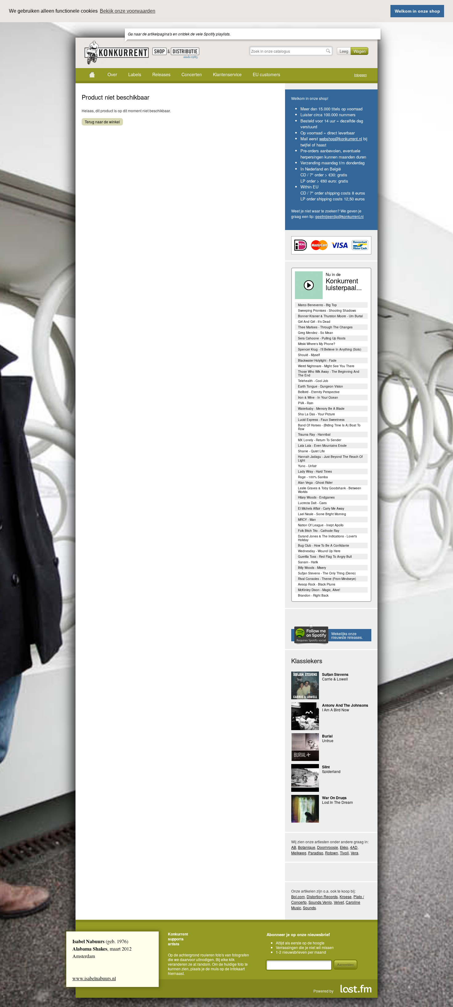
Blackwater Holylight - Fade (317, 360)
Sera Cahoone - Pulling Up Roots (321, 338)
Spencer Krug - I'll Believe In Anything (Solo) (329, 349)
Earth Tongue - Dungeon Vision (320, 386)
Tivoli (344, 852)
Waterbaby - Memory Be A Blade (321, 408)
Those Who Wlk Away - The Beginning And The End (328, 373)
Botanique (306, 847)
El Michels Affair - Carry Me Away (321, 508)
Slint (326, 767)
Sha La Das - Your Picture (316, 414)
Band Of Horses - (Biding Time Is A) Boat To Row (329, 427)
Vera (354, 852)
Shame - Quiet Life (311, 451)
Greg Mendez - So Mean (315, 333)
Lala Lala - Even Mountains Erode (322, 445)
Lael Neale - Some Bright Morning (322, 514)
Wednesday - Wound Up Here (319, 551)
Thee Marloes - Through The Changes (325, 327)
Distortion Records (322, 896)
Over (112, 74)
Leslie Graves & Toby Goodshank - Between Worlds (329, 490)
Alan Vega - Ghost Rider (315, 482)
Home (92, 74)
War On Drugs (334, 797)
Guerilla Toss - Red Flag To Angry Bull (325, 556)
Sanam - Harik (308, 562)
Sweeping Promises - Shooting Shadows (327, 310)
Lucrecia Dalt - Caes (312, 503)
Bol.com (298, 896)
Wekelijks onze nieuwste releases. (347, 635)
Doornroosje (327, 847)
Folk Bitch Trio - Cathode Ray (318, 530)
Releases (161, 74)
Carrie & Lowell (335, 678)
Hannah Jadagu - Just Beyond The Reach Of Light (330, 458)
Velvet (339, 902)
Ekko (344, 847)
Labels (134, 74)
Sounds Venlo (320, 902)
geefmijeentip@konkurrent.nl (339, 216)
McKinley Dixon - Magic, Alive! (319, 590)
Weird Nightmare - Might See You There (326, 366)
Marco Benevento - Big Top (317, 305)
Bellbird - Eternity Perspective (319, 392)
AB (293, 847)
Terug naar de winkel (102, 121)
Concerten (192, 74)
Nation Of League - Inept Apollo (321, 525)
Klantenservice (227, 74)
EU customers (266, 74)
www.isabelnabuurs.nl (94, 978)
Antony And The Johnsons (345, 705)
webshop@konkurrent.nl (340, 139)
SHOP (159, 51)
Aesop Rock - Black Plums (316, 584)
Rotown (331, 852)
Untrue (327, 740)
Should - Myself (309, 355)
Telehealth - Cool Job (313, 381)
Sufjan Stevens (335, 674)
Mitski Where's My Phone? (316, 344)
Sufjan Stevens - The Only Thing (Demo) (327, 573)
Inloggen (360, 74)
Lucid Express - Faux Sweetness (321, 419)
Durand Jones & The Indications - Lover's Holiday (327, 538)
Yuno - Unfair (307, 466)
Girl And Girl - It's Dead (314, 321)
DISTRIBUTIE (185, 53)
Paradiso (315, 852)
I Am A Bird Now (335, 709)
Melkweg (298, 852)
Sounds (309, 907)
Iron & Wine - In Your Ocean (318, 397)
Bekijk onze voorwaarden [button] (127, 11)
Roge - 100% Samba (313, 477)
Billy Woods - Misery (312, 567)
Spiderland (331, 771)
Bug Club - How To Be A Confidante (323, 545)
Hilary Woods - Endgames (316, 497)
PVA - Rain (305, 403)
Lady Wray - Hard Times (315, 471)
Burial (327, 736)
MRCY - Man (307, 519)
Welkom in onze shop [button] (417, 11)
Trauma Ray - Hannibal (314, 434)
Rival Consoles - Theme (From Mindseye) (327, 579)
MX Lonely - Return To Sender (319, 440)
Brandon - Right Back (313, 595)
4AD (353, 847)
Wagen (359, 51)
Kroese (346, 896)
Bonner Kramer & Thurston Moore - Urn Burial (330, 316)
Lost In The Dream (337, 802)
